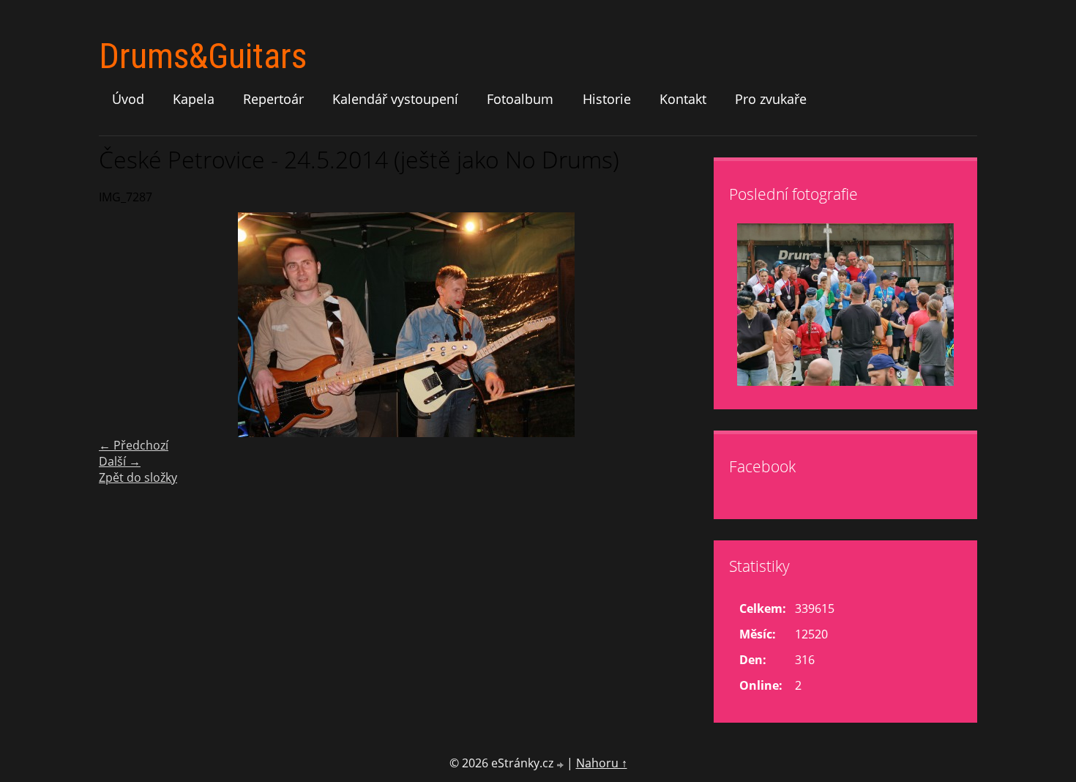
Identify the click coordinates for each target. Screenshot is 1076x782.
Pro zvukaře (771, 99)
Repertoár (273, 99)
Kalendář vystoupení (395, 99)
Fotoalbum (520, 99)
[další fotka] (689, 324)
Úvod (128, 99)
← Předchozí (133, 445)
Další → (120, 461)
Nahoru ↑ (601, 763)
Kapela (193, 99)
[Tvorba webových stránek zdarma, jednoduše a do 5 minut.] (561, 765)
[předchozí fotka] (122, 324)
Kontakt (683, 99)
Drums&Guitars (203, 56)
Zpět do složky (138, 477)
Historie (607, 99)
